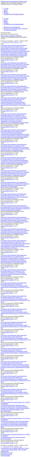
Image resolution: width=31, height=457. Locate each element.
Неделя (6, 10)
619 (21, 42)
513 (4, 42)
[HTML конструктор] (7, 452)
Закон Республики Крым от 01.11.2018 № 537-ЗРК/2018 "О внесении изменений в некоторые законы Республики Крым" (15, 436)
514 (6, 42)
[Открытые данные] (6, 454)
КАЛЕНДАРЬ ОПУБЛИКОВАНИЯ (14, 14)
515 (8, 42)
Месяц (5, 11)
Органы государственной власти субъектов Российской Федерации (15, 29)
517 (13, 42)
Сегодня (6, 8)
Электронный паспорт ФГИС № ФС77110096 (13, 449)
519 (17, 42)
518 (15, 42)
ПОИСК (6, 13)
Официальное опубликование (12, 27)
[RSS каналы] (5, 451)
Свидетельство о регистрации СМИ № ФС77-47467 (15, 448)
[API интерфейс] (5, 455)
